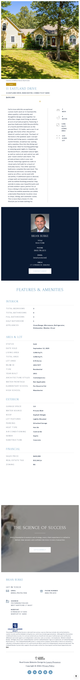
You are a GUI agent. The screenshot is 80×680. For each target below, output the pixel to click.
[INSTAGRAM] (29, 672)
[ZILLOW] (50, 672)
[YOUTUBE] (40, 672)
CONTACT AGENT (40, 271)
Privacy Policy (48, 666)
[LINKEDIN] (35, 672)
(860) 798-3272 (40, 250)
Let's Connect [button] (40, 550)
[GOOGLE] (45, 672)
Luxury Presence (53, 662)
